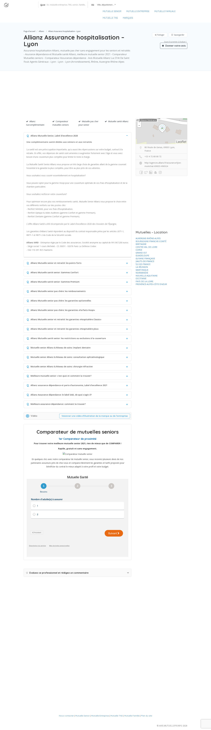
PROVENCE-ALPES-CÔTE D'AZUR (151, 284)
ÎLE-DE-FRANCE (143, 264)
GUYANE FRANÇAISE (145, 258)
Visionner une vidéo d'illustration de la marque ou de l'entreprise (95, 416)
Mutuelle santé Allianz (118, 121)
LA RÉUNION (142, 267)
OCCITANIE (141, 278)
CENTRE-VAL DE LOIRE (146, 247)
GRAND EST (141, 252)
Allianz (41, 31)
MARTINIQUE (142, 269)
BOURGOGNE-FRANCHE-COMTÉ (151, 241)
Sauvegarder (179, 35)
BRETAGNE (141, 244)
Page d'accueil (29, 31)
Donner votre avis (175, 45)
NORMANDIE (142, 272)
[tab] (77, 135)
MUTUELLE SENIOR (112, 11)
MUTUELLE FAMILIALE (165, 11)
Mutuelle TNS (117, 715)
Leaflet (181, 142)
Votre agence (199, 11)
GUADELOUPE (142, 255)
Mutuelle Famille (131, 715)
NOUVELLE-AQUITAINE (146, 275)
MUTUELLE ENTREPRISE (137, 11)
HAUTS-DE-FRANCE (145, 261)
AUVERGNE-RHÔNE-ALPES (148, 238)
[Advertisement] (105, 98)
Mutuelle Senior (82, 715)
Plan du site (146, 715)
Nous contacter (66, 715)
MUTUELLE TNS (110, 17)
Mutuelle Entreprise (100, 715)
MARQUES (128, 17)
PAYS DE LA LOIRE (144, 281)
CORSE (139, 249)
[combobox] (102, 4)
